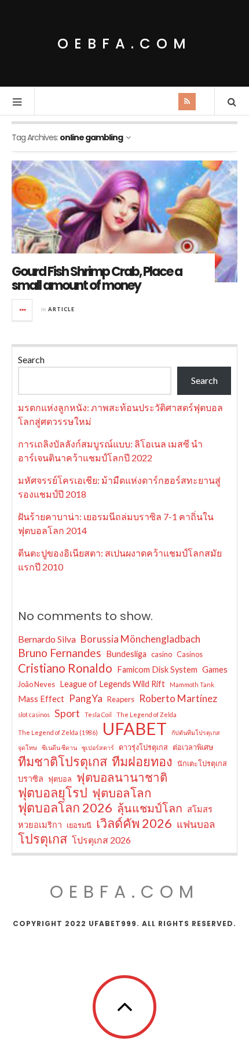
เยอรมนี (79, 825)
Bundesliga (126, 654)
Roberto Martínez (178, 698)
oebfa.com (124, 43)
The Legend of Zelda (146, 714)
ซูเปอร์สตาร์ (98, 747)
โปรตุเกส (42, 839)
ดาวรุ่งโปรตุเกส (143, 747)
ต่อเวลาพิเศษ (193, 747)
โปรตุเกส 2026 (101, 839)
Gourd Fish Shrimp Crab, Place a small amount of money (97, 278)
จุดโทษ (27, 747)
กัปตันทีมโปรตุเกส (195, 732)
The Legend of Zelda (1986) (58, 732)
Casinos (190, 654)
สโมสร (200, 809)
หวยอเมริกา (40, 825)
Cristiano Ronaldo (65, 668)
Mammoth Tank (192, 684)
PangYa (85, 698)
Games (215, 669)
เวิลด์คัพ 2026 (134, 823)
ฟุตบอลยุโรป (52, 793)
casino (161, 654)
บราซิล (30, 778)
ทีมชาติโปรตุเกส (62, 761)
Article (61, 309)
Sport (67, 713)
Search (31, 359)
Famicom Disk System (157, 669)
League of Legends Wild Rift (112, 684)
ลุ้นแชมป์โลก (149, 808)
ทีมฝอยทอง (142, 761)
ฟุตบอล (60, 778)
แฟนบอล (196, 824)
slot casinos (34, 714)
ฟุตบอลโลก (121, 793)
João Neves (36, 684)
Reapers (120, 699)
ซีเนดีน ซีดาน (59, 747)
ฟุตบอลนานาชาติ (121, 777)
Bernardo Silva (47, 638)
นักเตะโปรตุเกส (202, 763)
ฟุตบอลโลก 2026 (65, 808)
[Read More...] (22, 310)
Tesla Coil (98, 714)
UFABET (134, 729)
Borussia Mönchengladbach (140, 639)
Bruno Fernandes (59, 652)
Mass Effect (41, 699)
